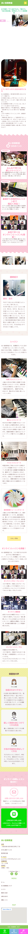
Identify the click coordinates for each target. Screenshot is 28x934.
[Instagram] (11, 873)
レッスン (3, 889)
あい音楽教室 (6, 3)
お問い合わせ (14, 932)
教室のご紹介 (4, 892)
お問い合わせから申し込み (14, 798)
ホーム (2, 882)
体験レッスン (23, 932)
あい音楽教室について (6, 885)
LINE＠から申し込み (14, 820)
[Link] (16, 873)
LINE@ (4, 932)
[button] (25, 3)
